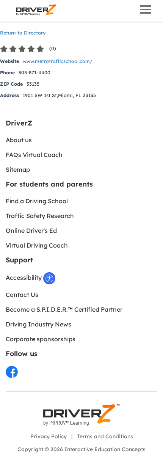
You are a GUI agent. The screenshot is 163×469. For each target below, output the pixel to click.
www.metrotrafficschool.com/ (57, 61)
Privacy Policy (48, 436)
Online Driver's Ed (31, 230)
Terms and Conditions (105, 436)
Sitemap (18, 169)
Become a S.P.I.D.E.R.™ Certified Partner (64, 309)
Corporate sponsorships (40, 339)
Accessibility (24, 277)
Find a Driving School (37, 201)
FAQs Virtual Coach (34, 154)
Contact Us (22, 294)
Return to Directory (22, 33)
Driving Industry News (38, 324)
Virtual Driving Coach (37, 245)
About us (19, 140)
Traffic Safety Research (40, 216)
